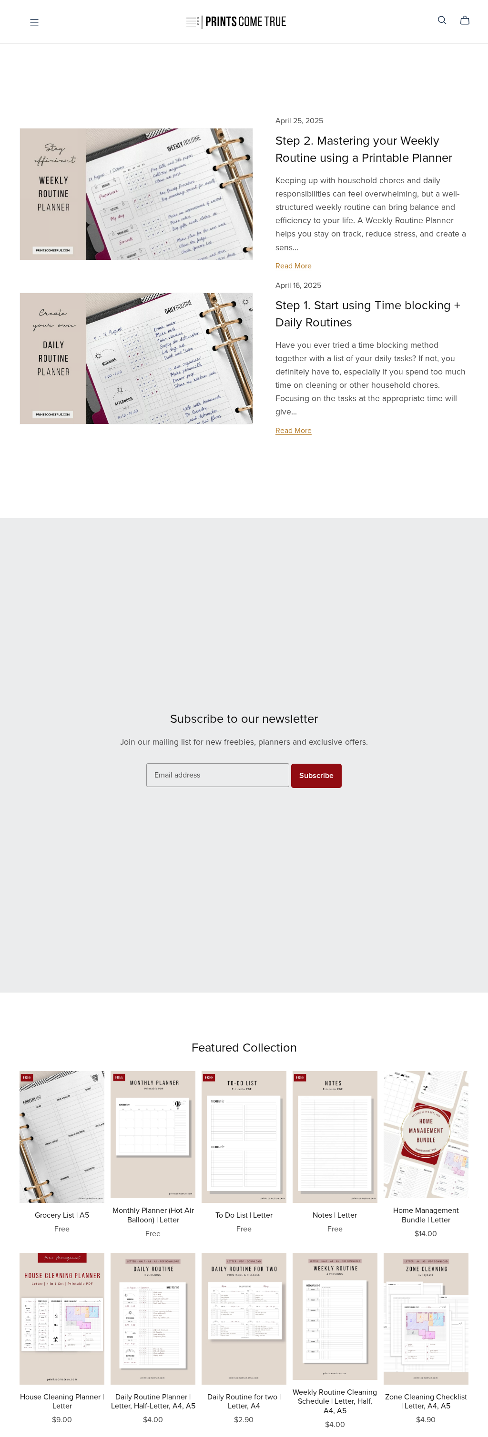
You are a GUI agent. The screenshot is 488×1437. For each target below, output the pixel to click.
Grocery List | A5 (62, 1215)
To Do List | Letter (244, 1215)
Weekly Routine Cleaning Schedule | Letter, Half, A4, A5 (335, 1401)
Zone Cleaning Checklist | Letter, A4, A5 (426, 1401)
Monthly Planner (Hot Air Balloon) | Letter (153, 1215)
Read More (293, 266)
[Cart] (469, 20)
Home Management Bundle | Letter (426, 1215)
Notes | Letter (335, 1215)
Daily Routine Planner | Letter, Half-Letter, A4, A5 (153, 1401)
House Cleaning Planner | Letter (62, 1401)
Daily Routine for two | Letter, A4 (244, 1401)
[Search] (442, 20)
